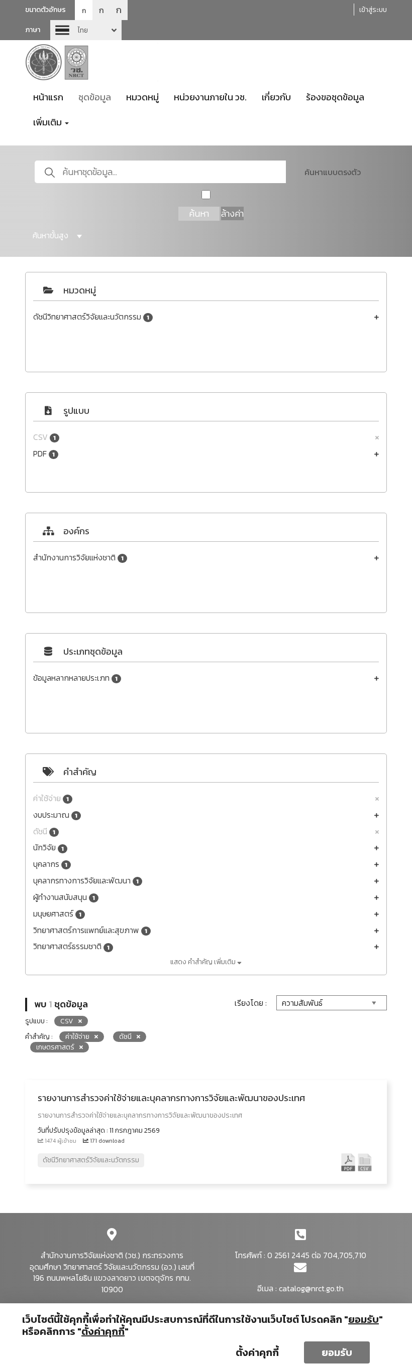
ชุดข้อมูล (94, 97)
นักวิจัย (48, 847)
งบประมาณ (55, 815)
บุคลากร (50, 864)
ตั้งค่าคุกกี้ (257, 1352)
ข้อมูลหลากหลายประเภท (75, 678)
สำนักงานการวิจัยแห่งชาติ (78, 557)
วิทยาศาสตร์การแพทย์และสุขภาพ (90, 930)
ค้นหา (199, 213)
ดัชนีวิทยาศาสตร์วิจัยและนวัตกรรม (91, 317)
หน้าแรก (48, 97)
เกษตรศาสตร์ (55, 1047)
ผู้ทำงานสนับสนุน (64, 897)
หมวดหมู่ (142, 97)
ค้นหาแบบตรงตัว (332, 172)
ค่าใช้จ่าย (51, 798)
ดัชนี (44, 831)
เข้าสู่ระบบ (373, 10)
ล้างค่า (232, 213)
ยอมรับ (337, 1352)
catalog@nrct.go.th (311, 1288)
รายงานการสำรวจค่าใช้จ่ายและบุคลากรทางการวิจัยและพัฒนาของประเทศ (171, 1098)
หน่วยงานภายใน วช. (210, 97)
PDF (44, 454)
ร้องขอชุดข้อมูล (335, 97)
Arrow (86, 30)
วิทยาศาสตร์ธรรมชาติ (71, 946)
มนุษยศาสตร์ (57, 914)
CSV (44, 437)
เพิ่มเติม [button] (48, 122)
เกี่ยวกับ (276, 97)
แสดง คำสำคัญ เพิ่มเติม (203, 962)
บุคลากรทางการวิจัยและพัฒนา (86, 880)
